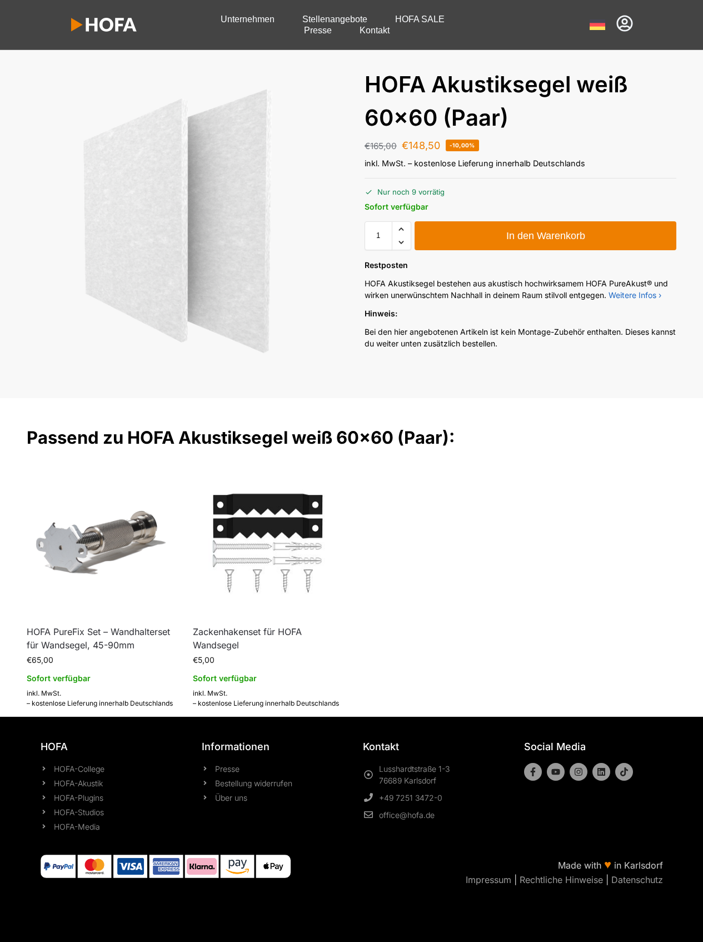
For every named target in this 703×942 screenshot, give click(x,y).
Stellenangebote (334, 19)
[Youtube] (556, 772)
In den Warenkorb (545, 235)
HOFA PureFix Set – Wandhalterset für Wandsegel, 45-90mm (98, 638)
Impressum (488, 879)
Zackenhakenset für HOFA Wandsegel (247, 638)
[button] (401, 229)
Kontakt (375, 30)
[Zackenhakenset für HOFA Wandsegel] (268, 541)
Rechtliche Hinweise (561, 879)
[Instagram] (578, 772)
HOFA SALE (420, 19)
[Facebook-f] (533, 772)
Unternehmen (248, 19)
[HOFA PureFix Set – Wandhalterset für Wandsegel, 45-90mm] (102, 541)
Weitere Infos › (635, 295)
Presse (318, 30)
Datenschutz (637, 879)
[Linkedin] (601, 772)
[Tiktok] (624, 772)
